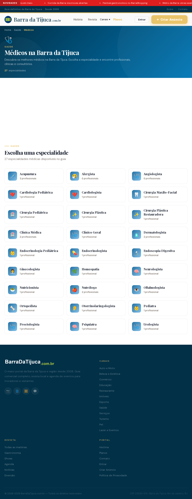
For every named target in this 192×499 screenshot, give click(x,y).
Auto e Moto (107, 368)
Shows (8, 458)
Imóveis (104, 396)
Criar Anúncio (169, 19)
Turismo (104, 419)
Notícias (9, 469)
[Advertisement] (96, 106)
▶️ (26, 391)
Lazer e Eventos (109, 430)
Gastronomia (12, 453)
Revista (92, 19)
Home (7, 30)
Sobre (170, 9)
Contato (183, 9)
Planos (117, 19)
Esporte (104, 402)
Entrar (142, 19)
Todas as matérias (15, 447)
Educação (105, 385)
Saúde (17, 30)
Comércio (105, 379)
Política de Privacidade (113, 475)
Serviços (104, 413)
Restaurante (106, 390)
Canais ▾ (105, 19)
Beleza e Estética (109, 373)
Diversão (9, 475)
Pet (101, 424)
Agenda (9, 464)
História (78, 19)
